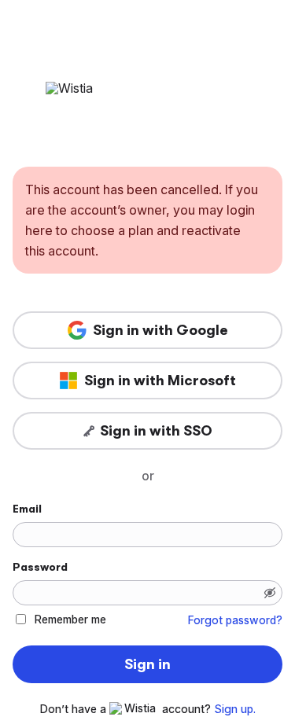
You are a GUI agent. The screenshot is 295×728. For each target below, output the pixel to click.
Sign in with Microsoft (160, 380)
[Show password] (269, 592)
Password (40, 567)
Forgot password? (235, 620)
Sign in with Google (160, 330)
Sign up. (235, 709)
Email (27, 508)
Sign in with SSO (156, 431)
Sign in (147, 664)
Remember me (70, 619)
